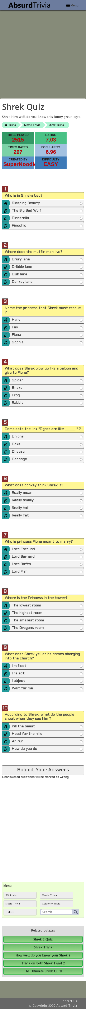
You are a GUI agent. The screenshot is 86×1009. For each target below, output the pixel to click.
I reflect (19, 666)
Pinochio (19, 225)
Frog (16, 395)
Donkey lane (22, 282)
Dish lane (19, 274)
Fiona (16, 335)
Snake (17, 388)
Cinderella (20, 218)
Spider (17, 380)
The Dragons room (28, 628)
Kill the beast (23, 726)
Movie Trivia (32, 125)
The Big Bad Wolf (26, 210)
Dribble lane (22, 267)
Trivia (12, 125)
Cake (16, 444)
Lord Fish (20, 571)
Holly (16, 320)
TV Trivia (10, 895)
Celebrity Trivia (51, 903)
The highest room (27, 613)
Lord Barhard (23, 556)
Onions (18, 436)
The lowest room (26, 605)
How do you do (24, 749)
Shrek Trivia (56, 125)
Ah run (17, 741)
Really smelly (23, 500)
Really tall (20, 508)
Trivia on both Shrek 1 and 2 (43, 963)
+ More (9, 912)
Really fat (20, 515)
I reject (18, 673)
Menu (75, 5)
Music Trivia (12, 903)
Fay (15, 327)
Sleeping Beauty (26, 203)
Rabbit (17, 403)
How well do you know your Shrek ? (43, 955)
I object (18, 681)
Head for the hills (27, 734)
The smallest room (28, 620)
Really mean (22, 493)
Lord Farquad (23, 549)
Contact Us (69, 1001)
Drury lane (21, 259)
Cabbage (19, 459)
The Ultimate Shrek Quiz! (43, 971)
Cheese (18, 451)
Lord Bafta (21, 564)
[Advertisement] (43, 53)
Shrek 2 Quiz (43, 939)
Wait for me (22, 688)
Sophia (18, 342)
